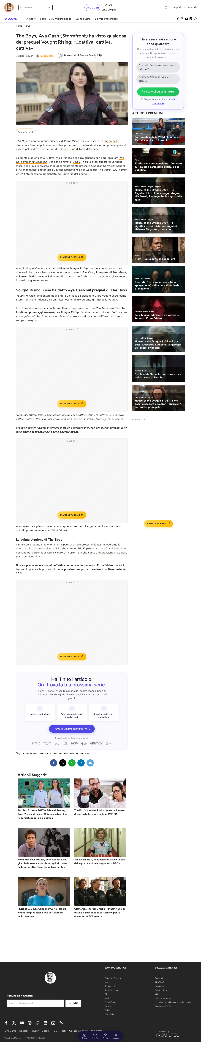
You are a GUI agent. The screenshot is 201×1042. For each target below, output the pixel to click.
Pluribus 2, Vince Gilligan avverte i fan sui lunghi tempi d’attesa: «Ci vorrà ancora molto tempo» (42, 912)
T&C (54, 1030)
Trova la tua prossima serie (72, 728)
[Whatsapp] (195, 18)
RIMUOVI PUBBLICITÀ (72, 257)
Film (107, 994)
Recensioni (110, 986)
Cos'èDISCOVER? (109, 7)
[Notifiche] (166, 7)
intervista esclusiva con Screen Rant (45, 308)
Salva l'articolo (26, 132)
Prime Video (110, 1002)
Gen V (77, 161)
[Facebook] (177, 18)
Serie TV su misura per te (55, 18)
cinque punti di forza (72, 149)
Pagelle (108, 1006)
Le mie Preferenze (106, 18)
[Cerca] (49, 7)
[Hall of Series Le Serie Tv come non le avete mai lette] (9, 7)
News (27, 26)
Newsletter (159, 986)
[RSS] (61, 1023)
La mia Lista (83, 18)
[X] (62, 763)
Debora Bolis (47, 55)
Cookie (46, 1030)
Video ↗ (158, 994)
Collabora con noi (78, 1030)
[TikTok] (191, 18)
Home (19, 26)
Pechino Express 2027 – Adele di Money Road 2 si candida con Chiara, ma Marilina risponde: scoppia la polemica (42, 814)
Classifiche (109, 1014)
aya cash (52, 753)
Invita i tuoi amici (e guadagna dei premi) (173, 1002)
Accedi (192, 7)
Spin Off (74, 753)
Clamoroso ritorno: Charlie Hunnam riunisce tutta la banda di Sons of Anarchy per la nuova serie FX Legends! (99, 912)
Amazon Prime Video (34, 753)
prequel (63, 753)
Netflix (107, 998)
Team (63, 1030)
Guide (107, 1010)
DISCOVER (92, 7)
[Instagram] (182, 18)
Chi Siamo (10, 1030)
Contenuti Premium (113, 978)
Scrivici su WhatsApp (160, 91)
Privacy (35, 1030)
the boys (85, 753)
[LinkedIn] (81, 763)
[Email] (90, 763)
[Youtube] (22, 1023)
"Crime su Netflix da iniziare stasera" (153, 79)
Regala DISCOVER (163, 1006)
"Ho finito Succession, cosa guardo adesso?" (158, 67)
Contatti (23, 1030)
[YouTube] (186, 18)
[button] (19, 18)
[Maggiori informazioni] (100, 55)
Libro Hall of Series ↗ (164, 998)
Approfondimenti (112, 990)
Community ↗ (161, 990)
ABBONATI (159, 982)
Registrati (179, 7)
